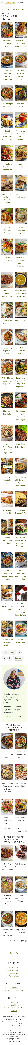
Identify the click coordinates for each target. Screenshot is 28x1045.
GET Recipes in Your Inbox (14, 990)
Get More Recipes (17, 941)
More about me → (14, 716)
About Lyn (14, 987)
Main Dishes (20, 9)
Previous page (9, 652)
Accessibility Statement (14, 970)
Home (3, 9)
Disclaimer (14, 973)
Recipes (11, 9)
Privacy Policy (14, 967)
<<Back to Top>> (14, 953)
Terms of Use (14, 976)
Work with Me (14, 1005)
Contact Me (14, 1002)
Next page (19, 658)
